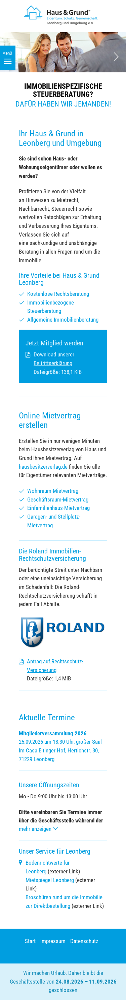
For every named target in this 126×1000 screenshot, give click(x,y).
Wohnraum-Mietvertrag (52, 490)
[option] (63, 73)
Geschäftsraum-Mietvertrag (57, 499)
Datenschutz (84, 941)
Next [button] (116, 57)
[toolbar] (63, 73)
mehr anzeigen (36, 828)
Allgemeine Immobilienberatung (62, 319)
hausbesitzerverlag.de (43, 466)
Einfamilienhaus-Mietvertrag (58, 508)
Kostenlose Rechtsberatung (58, 293)
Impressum (53, 941)
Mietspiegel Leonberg (50, 880)
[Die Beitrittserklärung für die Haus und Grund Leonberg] (28, 355)
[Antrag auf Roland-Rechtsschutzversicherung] (21, 662)
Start (30, 941)
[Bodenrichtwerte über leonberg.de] (20, 862)
